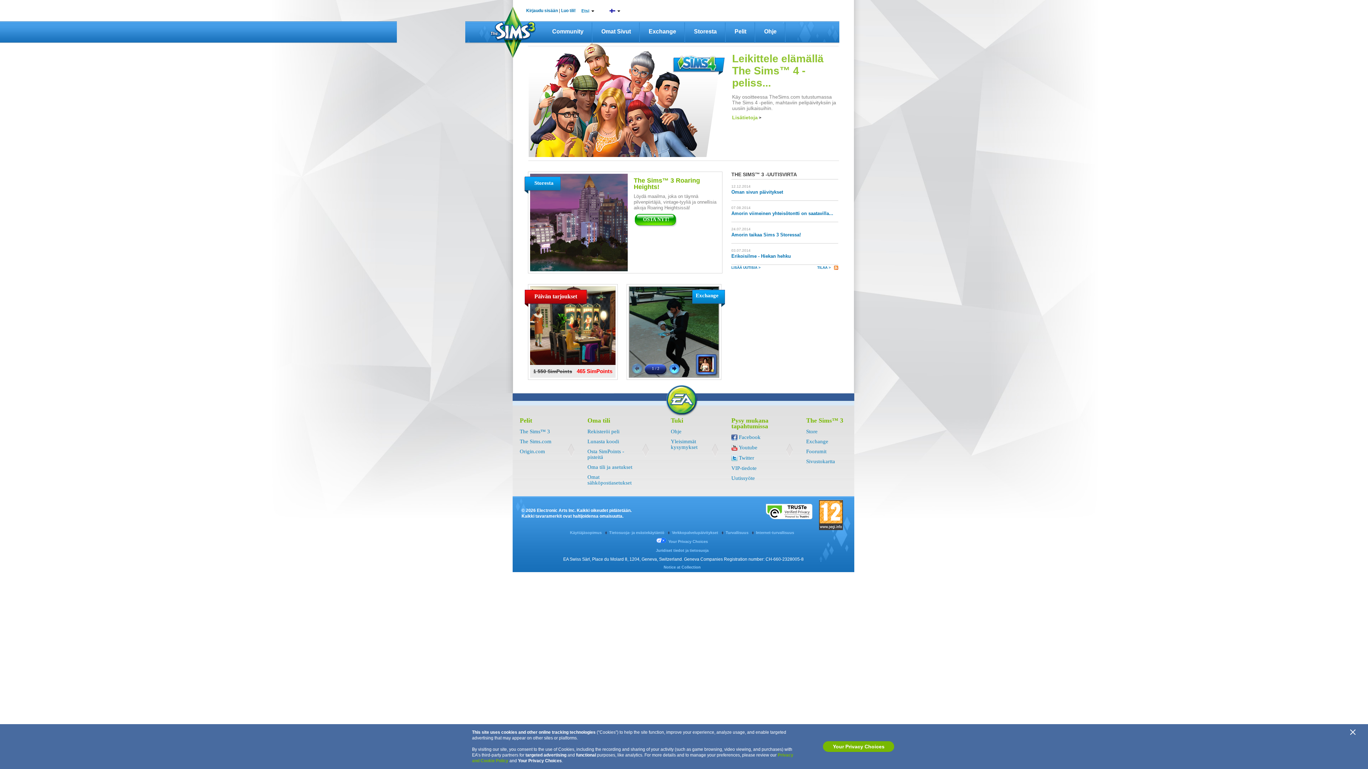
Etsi (585, 11)
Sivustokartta (820, 461)
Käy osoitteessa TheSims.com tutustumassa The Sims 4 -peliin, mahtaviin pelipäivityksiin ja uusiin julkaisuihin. (784, 102)
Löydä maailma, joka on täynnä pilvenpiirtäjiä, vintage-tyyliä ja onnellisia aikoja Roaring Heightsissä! (675, 202)
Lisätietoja (746, 117)
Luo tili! (568, 10)
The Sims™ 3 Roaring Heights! (667, 183)
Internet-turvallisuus (775, 532)
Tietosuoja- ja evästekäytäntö (637, 532)
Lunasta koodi (603, 441)
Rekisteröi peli (603, 431)
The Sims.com (535, 441)
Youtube (748, 447)
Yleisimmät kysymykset (684, 444)
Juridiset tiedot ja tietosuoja (682, 550)
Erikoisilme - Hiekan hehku (761, 256)
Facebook (750, 437)
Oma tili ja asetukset (609, 467)
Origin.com (532, 451)
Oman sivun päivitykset (757, 192)
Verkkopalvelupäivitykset (695, 532)
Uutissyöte (743, 478)
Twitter (746, 458)
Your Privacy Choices (859, 746)
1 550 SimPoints (552, 371)
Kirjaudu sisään (542, 10)
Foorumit (816, 451)
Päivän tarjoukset (555, 296)
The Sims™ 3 (535, 431)
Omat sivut (616, 31)
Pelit (740, 31)
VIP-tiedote (744, 468)
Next (674, 369)
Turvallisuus (738, 532)
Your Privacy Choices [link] (688, 541)
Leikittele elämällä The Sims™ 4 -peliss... (778, 71)
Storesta (705, 31)
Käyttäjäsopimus (586, 532)
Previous (637, 369)
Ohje (770, 31)
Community (568, 31)
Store (812, 431)
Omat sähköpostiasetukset (609, 480)
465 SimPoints (594, 371)
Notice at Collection (682, 567)
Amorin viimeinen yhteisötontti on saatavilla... (782, 213)
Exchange (662, 31)
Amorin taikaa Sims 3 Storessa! (766, 234)
